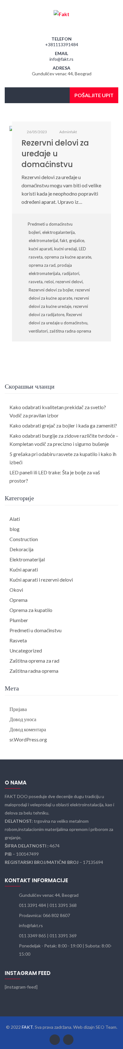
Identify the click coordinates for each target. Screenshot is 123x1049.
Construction (23, 539)
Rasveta (18, 640)
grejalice (76, 240)
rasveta (36, 281)
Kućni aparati (23, 569)
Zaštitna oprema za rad (34, 661)
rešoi (49, 281)
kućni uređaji (65, 248)
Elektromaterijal (27, 559)
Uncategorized (25, 650)
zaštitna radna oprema (70, 331)
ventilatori (38, 331)
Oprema (18, 600)
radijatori (70, 273)
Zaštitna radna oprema (33, 671)
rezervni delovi (69, 281)
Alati (14, 519)
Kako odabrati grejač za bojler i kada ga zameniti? (63, 425)
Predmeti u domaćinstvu (50, 224)
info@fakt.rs (61, 59)
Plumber (18, 620)
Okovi (16, 590)
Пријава (18, 709)
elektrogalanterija (58, 232)
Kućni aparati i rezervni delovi (41, 580)
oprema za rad (42, 265)
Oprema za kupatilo (30, 610)
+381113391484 (61, 44)
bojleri (34, 232)
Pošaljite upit (94, 95)
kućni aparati (40, 248)
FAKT (27, 1027)
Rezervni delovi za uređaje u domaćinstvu (55, 154)
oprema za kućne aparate (67, 256)
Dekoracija (21, 549)
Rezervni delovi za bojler (51, 289)
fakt (63, 240)
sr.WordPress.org (28, 739)
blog (14, 529)
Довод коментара (27, 729)
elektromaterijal (43, 240)
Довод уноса (22, 719)
